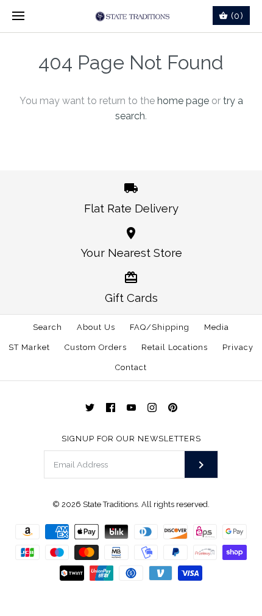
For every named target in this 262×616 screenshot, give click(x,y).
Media (216, 327)
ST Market (29, 347)
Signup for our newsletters (131, 438)
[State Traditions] (131, 16)
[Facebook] (110, 407)
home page (183, 101)
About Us (96, 327)
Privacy (237, 347)
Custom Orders (96, 347)
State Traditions (110, 504)
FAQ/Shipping (159, 327)
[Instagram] (152, 407)
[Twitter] (89, 407)
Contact (131, 367)
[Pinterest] (172, 407)
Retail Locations (174, 347)
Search (47, 327)
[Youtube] (131, 407)
